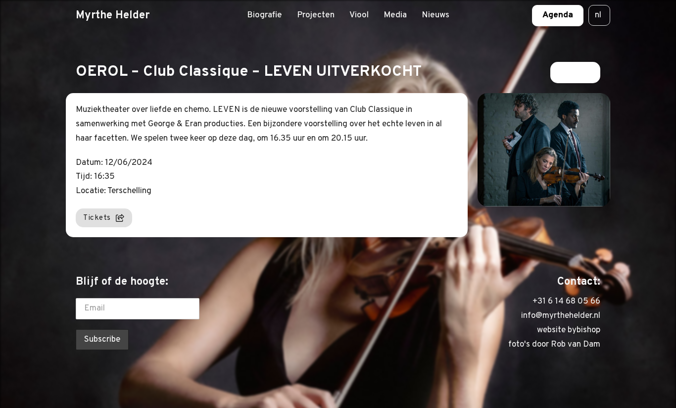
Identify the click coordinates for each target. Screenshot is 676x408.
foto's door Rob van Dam (554, 344)
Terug (569, 72)
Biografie (264, 15)
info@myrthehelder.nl (560, 315)
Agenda (557, 15)
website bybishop (568, 330)
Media (395, 15)
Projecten (316, 15)
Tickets (97, 218)
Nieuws (435, 15)
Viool (359, 15)
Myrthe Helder (112, 15)
